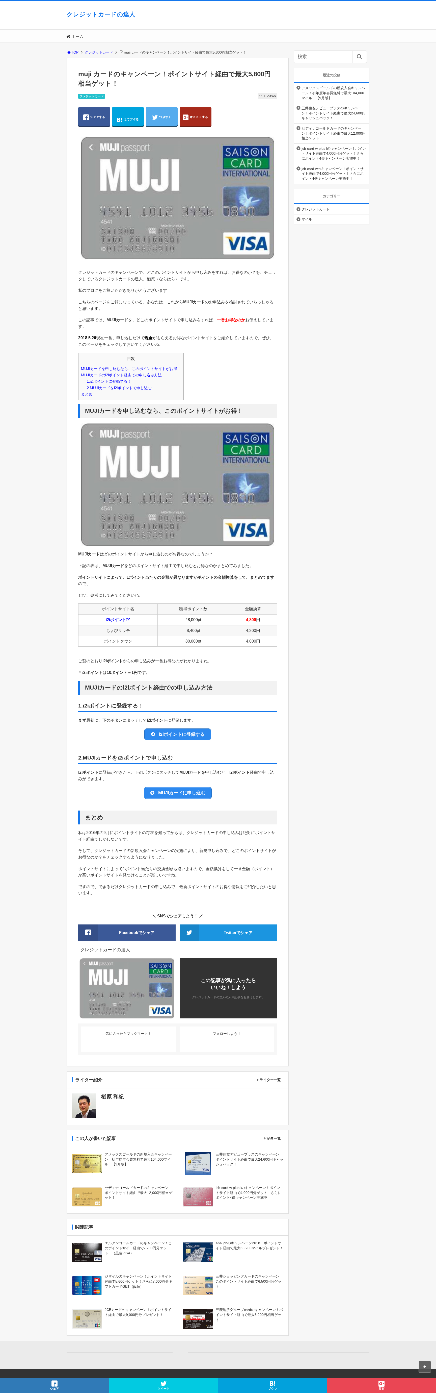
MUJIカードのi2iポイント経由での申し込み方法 (121, 375)
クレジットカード (99, 52)
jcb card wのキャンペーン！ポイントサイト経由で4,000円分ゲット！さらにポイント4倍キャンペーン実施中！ (333, 174)
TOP (74, 52)
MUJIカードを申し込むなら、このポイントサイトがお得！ (131, 368)
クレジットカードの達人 (101, 14)
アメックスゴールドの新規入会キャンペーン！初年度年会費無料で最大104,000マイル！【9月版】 (333, 93)
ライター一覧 (270, 1080)
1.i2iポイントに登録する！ (109, 381)
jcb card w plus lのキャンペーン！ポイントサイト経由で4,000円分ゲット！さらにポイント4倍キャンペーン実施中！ (334, 153)
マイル (307, 219)
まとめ (86, 394)
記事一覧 (274, 1138)
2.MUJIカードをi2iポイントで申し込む (119, 388)
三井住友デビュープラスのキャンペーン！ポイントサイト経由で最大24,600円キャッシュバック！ (334, 113)
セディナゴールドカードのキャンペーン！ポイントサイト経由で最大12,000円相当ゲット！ (334, 133)
